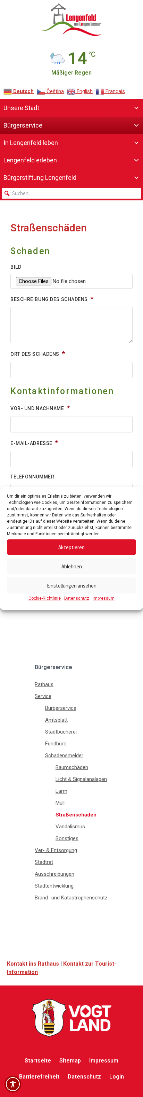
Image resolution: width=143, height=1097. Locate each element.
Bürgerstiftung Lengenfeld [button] (39, 177)
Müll (60, 803)
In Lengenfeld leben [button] (30, 142)
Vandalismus (70, 826)
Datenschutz (76, 598)
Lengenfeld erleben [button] (30, 160)
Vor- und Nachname (37, 408)
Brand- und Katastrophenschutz (71, 898)
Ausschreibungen (54, 874)
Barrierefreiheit (39, 1076)
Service (43, 696)
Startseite (38, 1060)
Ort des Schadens (35, 354)
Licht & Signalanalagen (81, 779)
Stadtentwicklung (54, 886)
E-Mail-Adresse (31, 443)
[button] (7, 193)
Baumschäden (72, 767)
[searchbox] (71, 193)
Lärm (61, 791)
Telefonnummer (32, 477)
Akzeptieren (71, 547)
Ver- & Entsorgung (56, 850)
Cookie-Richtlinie (44, 598)
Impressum (104, 598)
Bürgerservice (60, 708)
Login (116, 1076)
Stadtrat (44, 862)
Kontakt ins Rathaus (33, 963)
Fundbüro (56, 744)
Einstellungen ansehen (71, 585)
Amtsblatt (56, 720)
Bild (15, 267)
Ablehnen (71, 566)
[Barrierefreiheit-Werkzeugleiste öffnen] (12, 1084)
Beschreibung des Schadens (49, 299)
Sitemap (70, 1060)
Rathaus (44, 684)
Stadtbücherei (61, 732)
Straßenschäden (76, 815)
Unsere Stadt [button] (21, 108)
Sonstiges (67, 838)
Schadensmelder (64, 755)
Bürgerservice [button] (22, 125)
